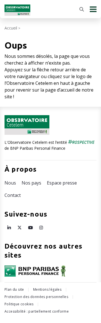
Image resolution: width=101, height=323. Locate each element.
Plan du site (14, 289)
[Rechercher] (82, 9)
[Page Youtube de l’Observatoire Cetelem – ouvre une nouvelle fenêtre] (30, 227)
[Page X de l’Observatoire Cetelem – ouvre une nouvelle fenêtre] (19, 227)
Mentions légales (47, 289)
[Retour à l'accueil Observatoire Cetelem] (17, 10)
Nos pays (31, 183)
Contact (12, 195)
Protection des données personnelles (36, 296)
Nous (10, 183)
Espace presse (62, 183)
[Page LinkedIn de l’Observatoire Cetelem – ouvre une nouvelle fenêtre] (9, 227)
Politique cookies (19, 304)
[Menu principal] (93, 9)
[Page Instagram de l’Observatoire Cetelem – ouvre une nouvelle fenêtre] (41, 227)
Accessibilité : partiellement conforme (36, 311)
